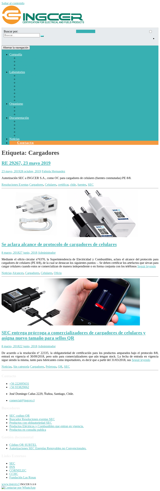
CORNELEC (17, 470)
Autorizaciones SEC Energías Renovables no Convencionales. (47, 448)
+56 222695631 (19, 383)
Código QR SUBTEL (23, 444)
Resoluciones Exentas (15, 184)
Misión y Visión (27, 61)
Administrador (47, 252)
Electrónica (24, 86)
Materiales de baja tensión (33, 82)
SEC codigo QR (19, 415)
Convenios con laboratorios (34, 132)
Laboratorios (17, 72)
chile (73, 184)
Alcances (18, 273)
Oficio (58, 273)
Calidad (22, 135)
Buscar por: (11, 31)
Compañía (15, 54)
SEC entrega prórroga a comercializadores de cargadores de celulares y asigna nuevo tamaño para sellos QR (74, 335)
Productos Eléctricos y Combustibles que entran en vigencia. (46, 426)
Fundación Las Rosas (22, 477)
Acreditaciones (26, 128)
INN (12, 467)
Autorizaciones (26, 110)
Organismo (16, 103)
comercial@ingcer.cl (22, 400)
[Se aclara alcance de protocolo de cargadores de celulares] (71, 236)
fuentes (81, 184)
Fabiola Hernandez (53, 171)
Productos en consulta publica (27, 429)
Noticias (14, 139)
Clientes (22, 68)
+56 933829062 (19, 387)
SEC (91, 184)
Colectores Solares (28, 114)
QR (60, 366)
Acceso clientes (85, 31)
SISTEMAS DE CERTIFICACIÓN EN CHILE (47, 107)
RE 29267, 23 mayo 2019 (26, 163)
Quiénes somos (26, 58)
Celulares (50, 184)
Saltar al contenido (13, 3)
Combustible (25, 79)
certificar (63, 184)
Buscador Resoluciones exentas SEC (32, 419)
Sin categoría (21, 366)
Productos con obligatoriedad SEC (30, 422)
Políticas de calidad (29, 65)
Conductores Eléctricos (31, 89)
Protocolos (23, 121)
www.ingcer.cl (11, 484)
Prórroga (51, 366)
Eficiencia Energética (30, 93)
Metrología (24, 100)
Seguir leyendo (146, 266)
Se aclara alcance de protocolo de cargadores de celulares (59, 244)
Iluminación (24, 96)
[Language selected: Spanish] (152, 36)
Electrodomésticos (28, 75)
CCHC (13, 474)
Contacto (25, 143)
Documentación (19, 117)
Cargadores (36, 184)
